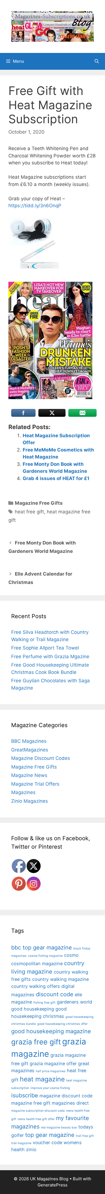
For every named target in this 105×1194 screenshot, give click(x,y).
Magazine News (29, 775)
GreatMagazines (29, 750)
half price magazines (51, 1071)
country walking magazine (60, 979)
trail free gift (85, 1136)
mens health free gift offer (36, 1119)
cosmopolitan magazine (37, 963)
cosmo (71, 955)
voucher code (47, 1142)
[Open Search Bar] (96, 61)
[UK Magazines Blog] (52, 26)
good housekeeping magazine (51, 1031)
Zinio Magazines (29, 801)
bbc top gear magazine (41, 947)
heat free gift (29, 512)
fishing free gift (44, 1002)
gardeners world (74, 1002)
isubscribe (24, 1095)
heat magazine (42, 1079)
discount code (54, 994)
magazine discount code (65, 1095)
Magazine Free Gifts (39, 503)
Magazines (23, 792)
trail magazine (21, 1143)
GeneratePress (52, 1185)
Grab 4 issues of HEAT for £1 (56, 478)
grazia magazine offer (53, 1063)
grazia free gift (36, 1041)
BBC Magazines (28, 741)
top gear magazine (49, 1135)
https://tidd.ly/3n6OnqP (34, 205)
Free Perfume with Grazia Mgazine (50, 656)
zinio (31, 1149)
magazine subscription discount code (38, 1110)
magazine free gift (30, 1103)
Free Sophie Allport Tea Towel (45, 648)
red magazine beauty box (59, 1127)
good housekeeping (32, 1009)
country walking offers (35, 986)
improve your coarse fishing (50, 1088)
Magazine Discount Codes (40, 758)
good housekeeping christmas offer (62, 1024)
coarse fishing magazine (45, 956)
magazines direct (70, 1103)
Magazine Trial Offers (35, 784)
